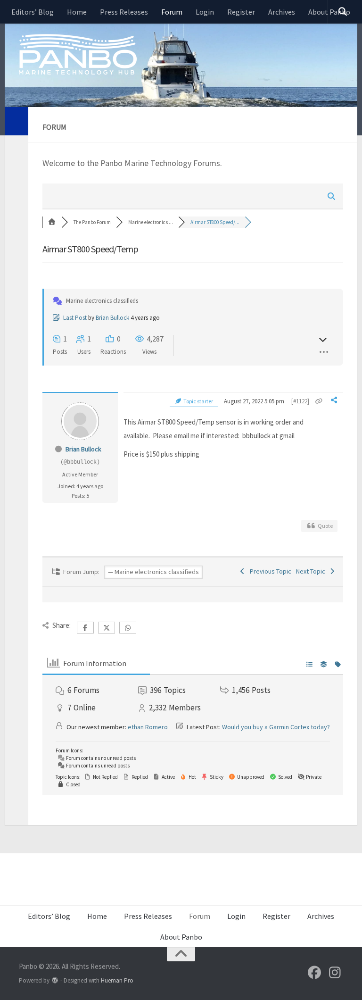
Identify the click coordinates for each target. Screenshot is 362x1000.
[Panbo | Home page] (78, 54)
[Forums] (52, 222)
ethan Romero (148, 727)
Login (205, 12)
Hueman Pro (117, 980)
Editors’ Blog (32, 12)
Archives (281, 12)
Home (77, 12)
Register (241, 12)
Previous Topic (269, 571)
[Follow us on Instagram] (335, 972)
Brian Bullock (112, 318)
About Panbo (181, 937)
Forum (171, 12)
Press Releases (124, 12)
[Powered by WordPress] (55, 980)
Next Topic (312, 571)
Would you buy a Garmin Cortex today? (276, 727)
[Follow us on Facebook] (314, 972)
